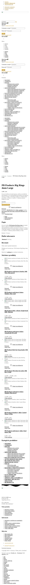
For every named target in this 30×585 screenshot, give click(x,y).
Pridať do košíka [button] (8, 356)
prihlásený (9, 252)
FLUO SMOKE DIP (9, 109)
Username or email (6, 28)
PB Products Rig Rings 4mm (16, 225)
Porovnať (5, 574)
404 (4, 556)
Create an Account (9, 25)
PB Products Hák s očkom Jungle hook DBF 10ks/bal (16, 311)
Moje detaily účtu (9, 534)
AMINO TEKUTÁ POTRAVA (14, 107)
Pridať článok (8, 540)
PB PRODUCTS (9, 115)
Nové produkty (8, 512)
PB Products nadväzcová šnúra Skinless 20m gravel (14, 392)
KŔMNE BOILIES (12, 86)
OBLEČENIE (8, 114)
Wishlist (5, 579)
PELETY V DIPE (9, 110)
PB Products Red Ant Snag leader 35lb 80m (16, 350)
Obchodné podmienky (10, 524)
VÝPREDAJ (8, 81)
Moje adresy (7, 536)
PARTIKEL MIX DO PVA (11, 113)
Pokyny (5, 572)
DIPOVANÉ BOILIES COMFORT (15, 90)
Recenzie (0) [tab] (7, 219)
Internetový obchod (9, 509)
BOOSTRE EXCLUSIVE (13, 103)
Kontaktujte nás (8, 515)
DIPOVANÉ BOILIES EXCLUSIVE (16, 89)
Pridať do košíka (5, 204)
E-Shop (6, 47)
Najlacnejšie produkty (10, 511)
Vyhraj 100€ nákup (9, 528)
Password (4, 30)
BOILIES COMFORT (12, 85)
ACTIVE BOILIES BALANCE (12, 94)
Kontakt (6, 49)
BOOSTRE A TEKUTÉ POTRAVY (13, 102)
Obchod (5, 568)
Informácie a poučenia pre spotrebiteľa (13, 520)
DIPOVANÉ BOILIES (10, 88)
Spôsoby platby (8, 539)
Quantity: (4, 201)
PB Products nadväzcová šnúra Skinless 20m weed (14, 293)
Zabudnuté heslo (8, 538)
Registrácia (6, 576)
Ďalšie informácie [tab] (9, 217)
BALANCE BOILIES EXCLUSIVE (13, 93)
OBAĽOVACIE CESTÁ (10, 97)
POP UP (7, 98)
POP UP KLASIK (11, 99)
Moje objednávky (9, 535)
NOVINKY (7, 80)
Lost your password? (6, 35)
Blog (6, 45)
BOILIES (7, 82)
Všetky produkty (19, 210)
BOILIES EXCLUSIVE (13, 84)
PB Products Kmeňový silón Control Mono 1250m (15, 413)
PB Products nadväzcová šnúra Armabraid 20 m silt (14, 332)
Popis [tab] (6, 216)
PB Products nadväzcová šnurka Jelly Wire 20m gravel (16, 272)
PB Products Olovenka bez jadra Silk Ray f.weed (16, 371)
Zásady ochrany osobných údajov (12, 523)
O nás (6, 46)
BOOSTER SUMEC (12, 106)
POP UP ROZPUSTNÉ (13, 101)
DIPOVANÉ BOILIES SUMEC (15, 92)
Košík (4, 563)
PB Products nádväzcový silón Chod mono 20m (15, 431)
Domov (6, 43)
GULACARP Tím (7, 560)
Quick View (7, 268)
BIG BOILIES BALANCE (11, 96)
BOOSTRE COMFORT (13, 105)
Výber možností (8, 278)
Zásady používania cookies (11, 527)
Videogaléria (6, 581)
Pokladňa (5, 571)
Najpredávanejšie (9, 513)
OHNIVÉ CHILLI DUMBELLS (12, 111)
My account (6, 564)
